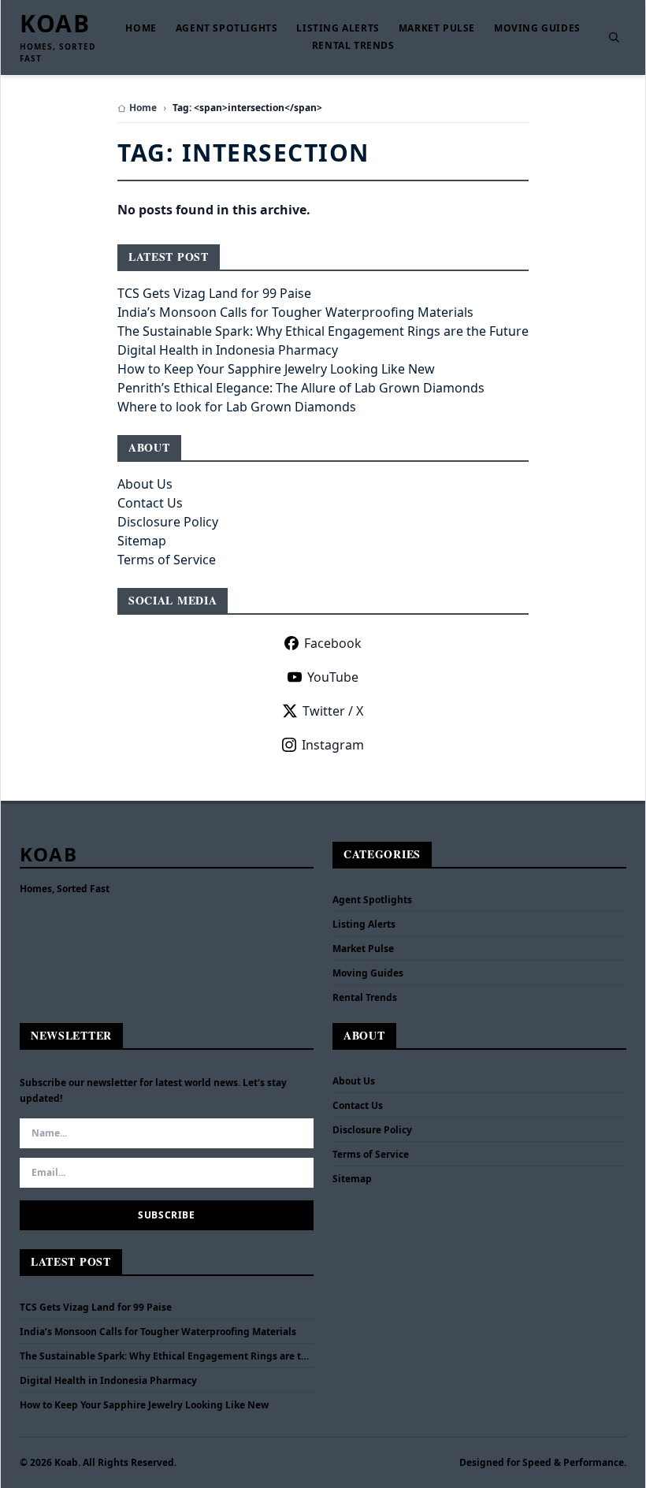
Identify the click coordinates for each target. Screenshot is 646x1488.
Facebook (333, 643)
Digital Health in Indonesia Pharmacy (227, 350)
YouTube (332, 677)
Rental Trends (353, 45)
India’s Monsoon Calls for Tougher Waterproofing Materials (295, 312)
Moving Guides (537, 28)
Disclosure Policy (167, 521)
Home (140, 28)
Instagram (333, 744)
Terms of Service (166, 559)
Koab (55, 23)
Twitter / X (333, 711)
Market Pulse (437, 28)
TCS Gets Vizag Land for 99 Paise (214, 293)
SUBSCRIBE (166, 1215)
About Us (145, 484)
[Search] (613, 37)
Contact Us (150, 503)
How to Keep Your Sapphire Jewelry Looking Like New (276, 369)
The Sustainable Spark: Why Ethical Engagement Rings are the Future (323, 331)
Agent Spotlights (227, 28)
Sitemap (141, 540)
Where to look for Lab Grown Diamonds (236, 406)
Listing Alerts (337, 28)
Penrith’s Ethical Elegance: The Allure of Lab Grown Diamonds (300, 387)
